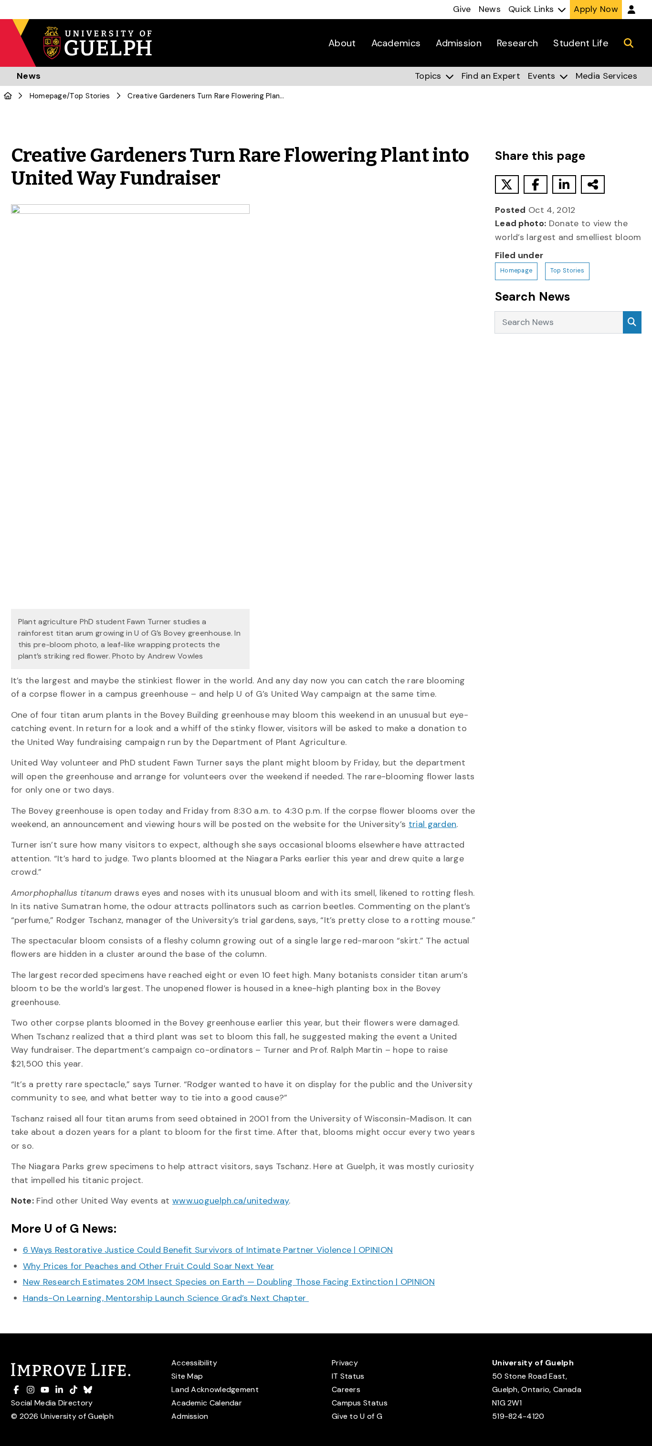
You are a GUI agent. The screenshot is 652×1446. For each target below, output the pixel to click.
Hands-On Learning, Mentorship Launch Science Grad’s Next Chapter (166, 1298)
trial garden (433, 824)
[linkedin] (564, 184)
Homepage (48, 96)
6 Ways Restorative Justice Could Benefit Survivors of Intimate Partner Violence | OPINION (208, 1250)
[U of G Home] (8, 96)
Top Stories (90, 96)
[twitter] (507, 184)
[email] (593, 184)
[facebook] (535, 184)
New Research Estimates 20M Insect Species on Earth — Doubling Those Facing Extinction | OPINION (229, 1282)
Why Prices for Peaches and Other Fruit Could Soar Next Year (148, 1266)
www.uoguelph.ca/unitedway (230, 1200)
